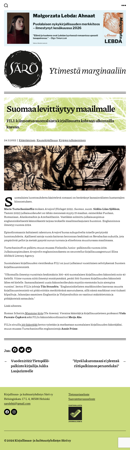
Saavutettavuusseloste (81, 399)
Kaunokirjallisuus (47, 140)
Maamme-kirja (34, 313)
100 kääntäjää (29, 324)
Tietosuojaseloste (78, 394)
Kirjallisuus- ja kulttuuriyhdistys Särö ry (43, 440)
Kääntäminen (27, 140)
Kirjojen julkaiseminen (72, 140)
